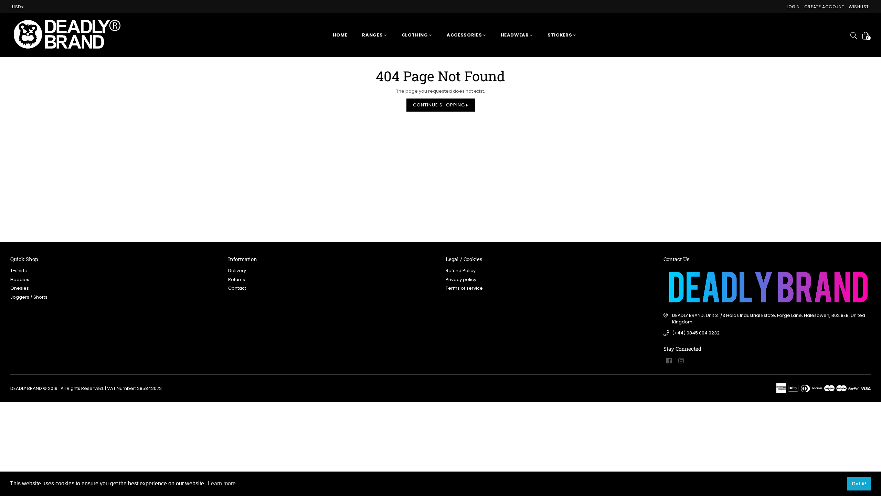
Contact (237, 288)
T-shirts (18, 270)
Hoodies (19, 279)
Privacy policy (461, 279)
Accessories (465, 35)
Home (340, 35)
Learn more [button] (222, 483)
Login (793, 7)
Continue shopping (439, 105)
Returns (236, 279)
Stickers (560, 35)
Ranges (373, 35)
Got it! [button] (859, 483)
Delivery (237, 270)
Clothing (415, 35)
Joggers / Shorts (28, 297)
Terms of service (464, 288)
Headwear (515, 35)
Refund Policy (461, 270)
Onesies (19, 288)
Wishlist (859, 7)
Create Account (824, 7)
